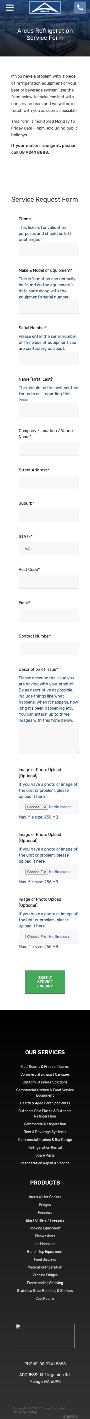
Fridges (45, 1205)
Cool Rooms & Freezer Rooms (45, 1067)
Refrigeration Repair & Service (45, 1163)
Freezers (45, 1213)
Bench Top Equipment (45, 1252)
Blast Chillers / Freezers (45, 1220)
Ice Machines (45, 1244)
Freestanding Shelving (45, 1283)
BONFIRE (70, 1416)
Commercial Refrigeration (45, 1124)
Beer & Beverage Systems (45, 1132)
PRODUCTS (45, 1182)
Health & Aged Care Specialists (45, 1103)
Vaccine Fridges (45, 1275)
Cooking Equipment (45, 1228)
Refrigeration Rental (45, 1147)
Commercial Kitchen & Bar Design (45, 1140)
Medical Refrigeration (45, 1267)
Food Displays (45, 1259)
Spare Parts (45, 1155)
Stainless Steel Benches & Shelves (45, 1291)
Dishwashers (45, 1236)
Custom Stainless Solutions (45, 1082)
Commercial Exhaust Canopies (45, 1074)
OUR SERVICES (45, 1052)
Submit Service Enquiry (45, 982)
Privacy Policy (24, 1412)
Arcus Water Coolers (45, 1197)
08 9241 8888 (53, 1364)
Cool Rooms (45, 1298)
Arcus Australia (45, 7)
